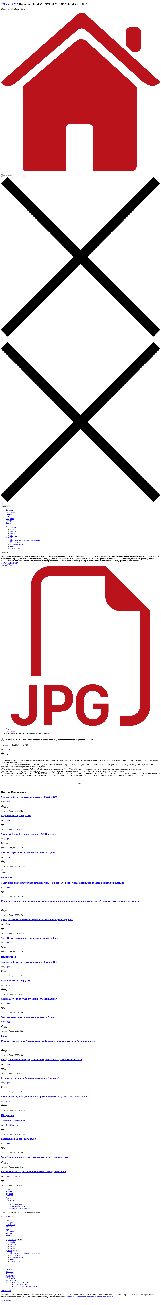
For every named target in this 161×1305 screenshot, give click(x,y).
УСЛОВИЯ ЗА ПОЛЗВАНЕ (17, 1282)
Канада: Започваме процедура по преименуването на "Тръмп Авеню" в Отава (41, 1059)
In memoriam (15, 548)
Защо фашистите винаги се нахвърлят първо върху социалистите (34, 1157)
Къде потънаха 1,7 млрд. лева (16, 815)
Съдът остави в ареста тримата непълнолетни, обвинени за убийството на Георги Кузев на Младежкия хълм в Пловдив (62, 883)
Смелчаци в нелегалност (13, 1120)
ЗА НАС (9, 1270)
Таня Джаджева (12, 1125)
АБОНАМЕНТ (12, 1280)
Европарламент (16, 544)
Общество (7, 1115)
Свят (4, 1035)
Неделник (14, 531)
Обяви (13, 546)
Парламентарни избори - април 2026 (25, 540)
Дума (8, 749)
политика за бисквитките (74, 1297)
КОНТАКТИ (11, 1276)
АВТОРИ (9, 1272)
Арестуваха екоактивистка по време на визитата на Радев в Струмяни (37, 919)
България (7, 877)
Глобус (13, 529)
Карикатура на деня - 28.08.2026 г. (18, 1139)
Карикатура (15, 542)
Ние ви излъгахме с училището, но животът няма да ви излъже (33, 1171)
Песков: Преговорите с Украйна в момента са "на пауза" (30, 1078)
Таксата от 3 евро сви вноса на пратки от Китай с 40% (29, 797)
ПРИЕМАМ (6, 1301)
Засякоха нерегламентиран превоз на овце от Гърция (28, 852)
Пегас (12, 534)
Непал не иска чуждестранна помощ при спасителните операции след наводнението (44, 1096)
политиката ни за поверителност (100, 1297)
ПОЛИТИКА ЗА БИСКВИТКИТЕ (20, 1284)
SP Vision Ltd (13, 1216)
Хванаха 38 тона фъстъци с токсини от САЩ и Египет (29, 834)
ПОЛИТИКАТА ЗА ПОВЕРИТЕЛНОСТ (22, 1287)
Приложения (11, 1240)
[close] (2, 1303)
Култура (9, 1233)
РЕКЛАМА (10, 1278)
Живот (8, 1235)
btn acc (20, 1240)
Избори (9, 1227)
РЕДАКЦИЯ (11, 1274)
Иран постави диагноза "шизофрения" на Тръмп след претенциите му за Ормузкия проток (48, 1041)
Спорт (8, 1237)
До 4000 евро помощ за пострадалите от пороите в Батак (30, 938)
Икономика (10, 731)
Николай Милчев (13, 1176)
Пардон (13, 536)
